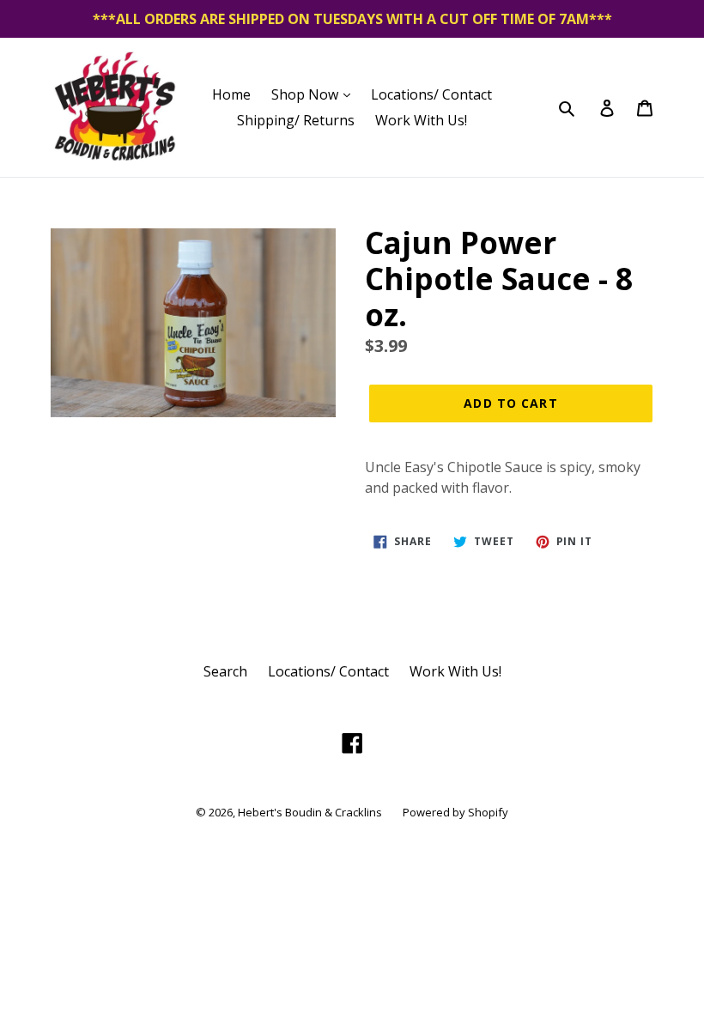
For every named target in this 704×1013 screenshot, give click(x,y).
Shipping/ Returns (296, 120)
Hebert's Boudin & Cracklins (310, 812)
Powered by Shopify (455, 812)
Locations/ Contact (431, 94)
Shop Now (306, 94)
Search (225, 671)
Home (231, 94)
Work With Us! (421, 120)
